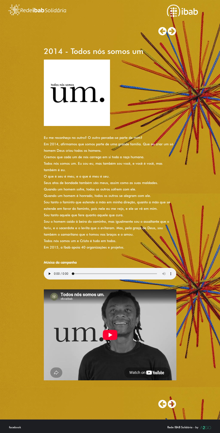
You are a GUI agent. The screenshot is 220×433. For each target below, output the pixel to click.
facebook (15, 427)
